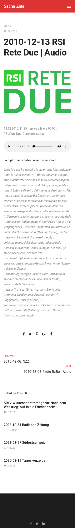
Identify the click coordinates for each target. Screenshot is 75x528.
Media (8, 26)
